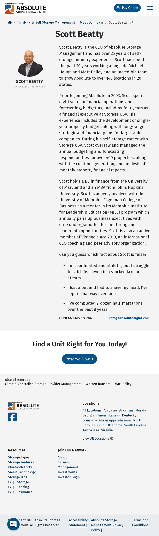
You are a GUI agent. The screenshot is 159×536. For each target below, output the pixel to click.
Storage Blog (17, 477)
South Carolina (135, 425)
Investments (67, 472)
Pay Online (129, 8)
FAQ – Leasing (18, 487)
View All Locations (96, 438)
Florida (141, 410)
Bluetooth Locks (20, 467)
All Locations (92, 410)
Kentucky (129, 415)
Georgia (88, 415)
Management (68, 467)
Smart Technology (22, 472)
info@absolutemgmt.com (129, 318)
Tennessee (91, 430)
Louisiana (90, 420)
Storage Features (21, 462)
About (62, 457)
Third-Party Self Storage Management (46, 22)
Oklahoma (114, 425)
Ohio (100, 425)
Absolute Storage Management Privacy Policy (107, 525)
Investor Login (69, 477)
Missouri (124, 420)
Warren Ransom (98, 384)
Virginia (107, 430)
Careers (64, 462)
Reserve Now (78, 359)
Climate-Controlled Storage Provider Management (43, 384)
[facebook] (12, 419)
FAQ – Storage (18, 482)
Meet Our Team (91, 22)
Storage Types (19, 457)
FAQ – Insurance (20, 492)
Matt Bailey (122, 384)
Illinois (101, 415)
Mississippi (107, 420)
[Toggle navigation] (150, 8)
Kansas (114, 415)
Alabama (110, 410)
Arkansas (126, 410)
